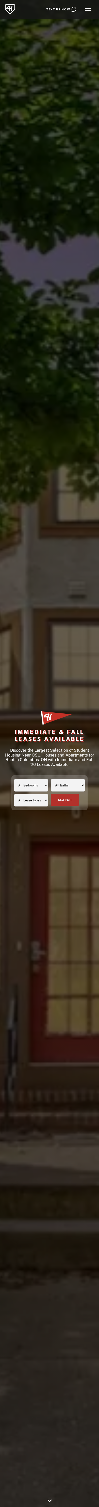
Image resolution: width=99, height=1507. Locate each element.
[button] (88, 9)
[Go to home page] (10, 9)
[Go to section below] (49, 1501)
